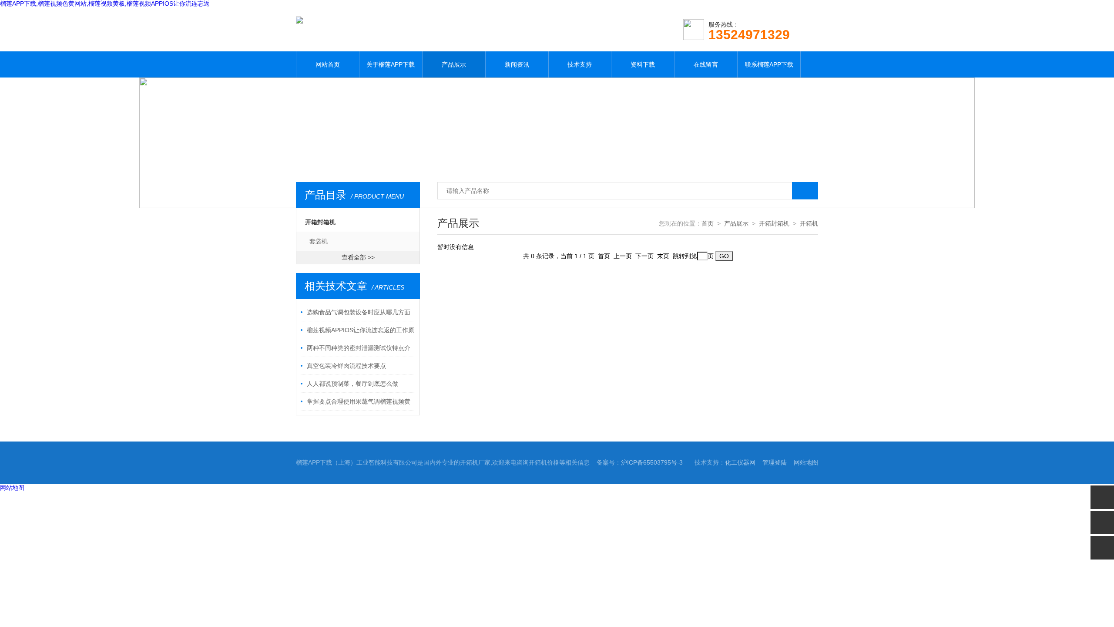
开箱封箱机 (320, 222)
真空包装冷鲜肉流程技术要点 (346, 365)
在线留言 (706, 64)
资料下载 (643, 64)
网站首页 (327, 64)
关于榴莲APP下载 (390, 64)
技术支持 (579, 64)
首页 (707, 223)
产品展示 (454, 64)
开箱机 (809, 223)
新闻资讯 (517, 64)
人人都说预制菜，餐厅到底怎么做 (352, 383)
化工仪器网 (740, 462)
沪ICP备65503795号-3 (652, 462)
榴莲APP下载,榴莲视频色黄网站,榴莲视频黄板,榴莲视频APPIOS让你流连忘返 (105, 3)
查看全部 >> (358, 257)
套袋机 (318, 241)
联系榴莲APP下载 (769, 64)
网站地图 (806, 462)
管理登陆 (774, 462)
